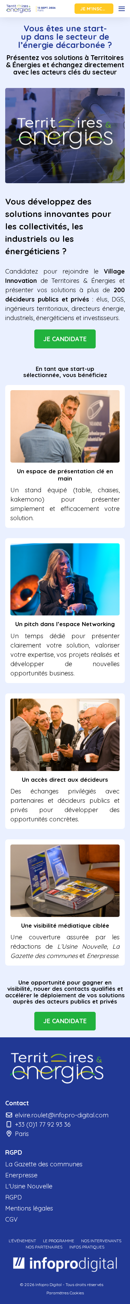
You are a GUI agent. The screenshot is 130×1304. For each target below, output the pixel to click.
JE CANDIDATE (65, 339)
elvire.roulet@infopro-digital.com (61, 1115)
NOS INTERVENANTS (101, 1240)
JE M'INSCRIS (95, 8)
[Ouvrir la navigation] (122, 9)
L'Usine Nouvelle (28, 1186)
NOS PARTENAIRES (44, 1246)
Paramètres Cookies (65, 1292)
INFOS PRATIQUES (86, 1246)
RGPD (13, 1197)
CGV (11, 1219)
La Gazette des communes (44, 1164)
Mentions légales (29, 1208)
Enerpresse (21, 1175)
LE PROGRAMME (58, 1240)
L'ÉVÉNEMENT (22, 1240)
